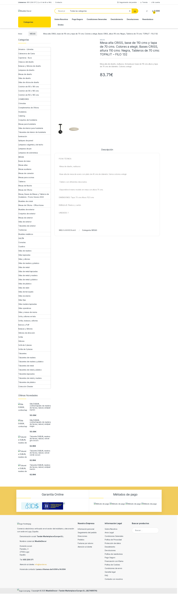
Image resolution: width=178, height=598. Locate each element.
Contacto (58, 2)
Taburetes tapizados (26, 374)
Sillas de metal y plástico (27, 279)
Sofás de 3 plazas (25, 349)
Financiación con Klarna (114, 561)
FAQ (106, 575)
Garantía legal (110, 572)
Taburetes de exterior (27, 226)
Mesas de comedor (26, 173)
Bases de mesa (24, 161)
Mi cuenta (156, 2)
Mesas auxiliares (24, 169)
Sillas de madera (24, 251)
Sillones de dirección (26, 333)
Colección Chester (25, 386)
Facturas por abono (85, 543)
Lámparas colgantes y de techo (30, 145)
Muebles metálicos (25, 234)
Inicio (20, 34)
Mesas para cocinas (26, 177)
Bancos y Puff (23, 325)
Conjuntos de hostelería (27, 120)
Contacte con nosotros (114, 579)
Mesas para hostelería (27, 124)
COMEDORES (23, 99)
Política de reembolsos (114, 554)
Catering (21, 116)
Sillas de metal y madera (27, 275)
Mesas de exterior (25, 218)
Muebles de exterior (26, 209)
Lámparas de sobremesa (28, 153)
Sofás (20, 337)
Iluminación (22, 136)
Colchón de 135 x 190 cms (28, 91)
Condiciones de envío (113, 568)
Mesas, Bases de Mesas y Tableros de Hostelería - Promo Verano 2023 (33, 195)
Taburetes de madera (26, 358)
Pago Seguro (77, 19)
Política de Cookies (112, 565)
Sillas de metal (24, 267)
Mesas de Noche (25, 186)
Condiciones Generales (97, 19)
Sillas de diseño (24, 78)
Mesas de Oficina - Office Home (31, 205)
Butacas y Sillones (25, 329)
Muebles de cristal (25, 201)
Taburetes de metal (26, 366)
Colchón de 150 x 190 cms (28, 95)
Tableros (21, 182)
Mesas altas (22, 165)
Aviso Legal (109, 532)
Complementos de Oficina (28, 108)
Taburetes (22, 353)
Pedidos (81, 540)
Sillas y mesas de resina (27, 312)
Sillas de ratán (23, 288)
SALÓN (21, 238)
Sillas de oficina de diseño (28, 82)
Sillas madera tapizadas (27, 304)
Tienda (144, 2)
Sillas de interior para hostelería (30, 128)
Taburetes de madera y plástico (30, 362)
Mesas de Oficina (25, 190)
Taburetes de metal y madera (30, 378)
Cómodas (22, 103)
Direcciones (82, 536)
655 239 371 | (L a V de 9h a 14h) (34, 2)
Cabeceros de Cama (26, 54)
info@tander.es (41, 564)
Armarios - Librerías (25, 49)
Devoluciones (133, 19)
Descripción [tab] (107, 150)
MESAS (32, 34)
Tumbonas (22, 230)
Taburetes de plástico (27, 382)
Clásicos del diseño (26, 62)
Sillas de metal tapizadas (28, 271)
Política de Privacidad (113, 540)
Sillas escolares (24, 296)
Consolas (22, 242)
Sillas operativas (24, 308)
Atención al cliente (85, 547)
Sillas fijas (22, 300)
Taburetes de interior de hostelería (32, 132)
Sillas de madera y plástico (28, 263)
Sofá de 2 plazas (25, 345)
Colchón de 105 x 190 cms (28, 87)
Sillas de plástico (24, 284)
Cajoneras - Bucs (25, 58)
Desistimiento (117, 19)
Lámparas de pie (24, 149)
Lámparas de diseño (26, 70)
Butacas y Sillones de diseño (29, 66)
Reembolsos (147, 19)
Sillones (21, 341)
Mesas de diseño (25, 74)
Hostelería (22, 112)
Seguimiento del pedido (128, 2)
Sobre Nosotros (61, 19)
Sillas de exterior (24, 222)
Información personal (86, 529)
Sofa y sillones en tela (27, 316)
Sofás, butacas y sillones (28, 321)
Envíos (61, 25)
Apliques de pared (25, 140)
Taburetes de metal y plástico (30, 370)
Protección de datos (113, 543)
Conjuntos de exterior (26, 214)
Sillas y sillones (24, 259)
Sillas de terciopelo (25, 292)
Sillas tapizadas (24, 255)
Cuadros (21, 246)
